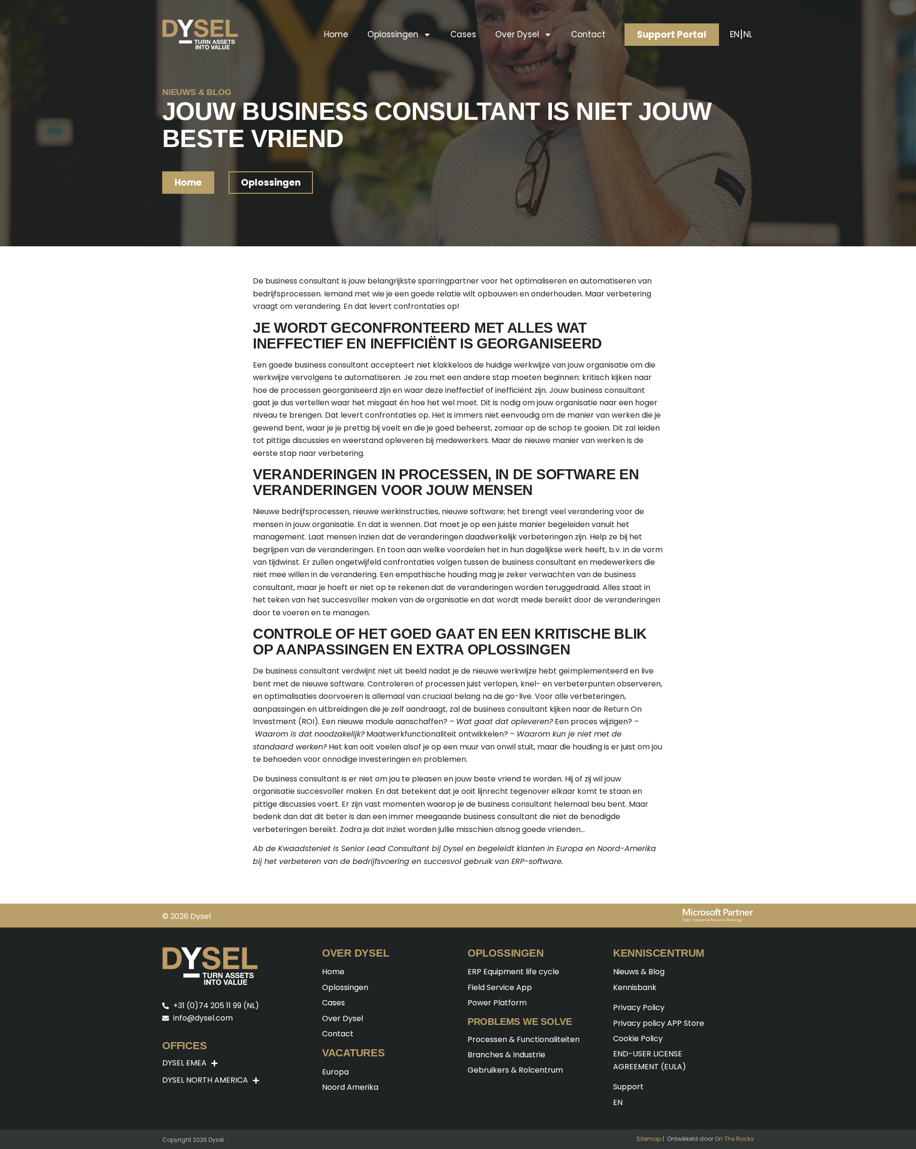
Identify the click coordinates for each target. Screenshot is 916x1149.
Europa (335, 1071)
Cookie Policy (638, 1038)
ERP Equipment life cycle (513, 971)
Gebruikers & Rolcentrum (515, 1070)
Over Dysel (517, 34)
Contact (588, 34)
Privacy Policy (639, 1007)
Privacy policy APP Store (658, 1023)
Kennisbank (634, 987)
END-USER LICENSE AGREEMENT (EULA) (649, 1060)
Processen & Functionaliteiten (524, 1039)
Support (628, 1086)
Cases (463, 34)
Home (336, 34)
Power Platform (497, 1002)
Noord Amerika (350, 1087)
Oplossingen (392, 34)
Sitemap (648, 1139)
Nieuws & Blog (639, 971)
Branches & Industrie (506, 1054)
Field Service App (500, 987)
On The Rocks (734, 1139)
